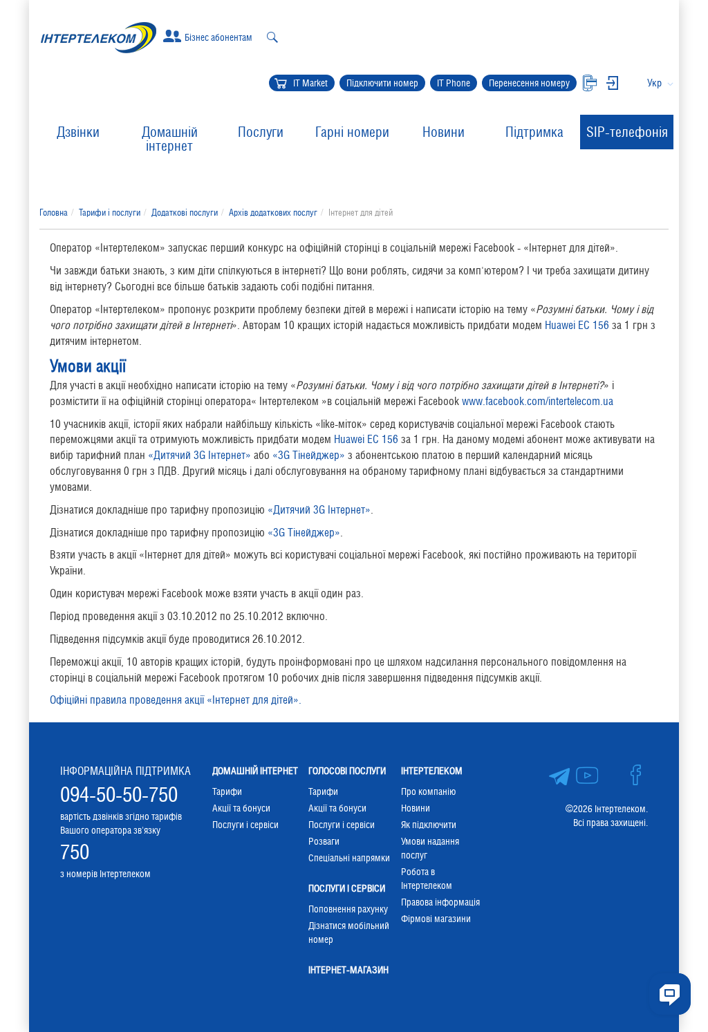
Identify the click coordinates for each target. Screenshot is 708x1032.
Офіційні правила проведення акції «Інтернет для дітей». (175, 699)
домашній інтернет (255, 770)
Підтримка (534, 132)
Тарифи (227, 791)
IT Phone (453, 82)
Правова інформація (440, 902)
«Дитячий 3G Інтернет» (199, 455)
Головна (53, 212)
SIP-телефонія (627, 132)
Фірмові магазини (436, 918)
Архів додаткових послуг (273, 212)
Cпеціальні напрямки (349, 857)
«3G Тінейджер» (308, 455)
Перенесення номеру (529, 82)
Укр (654, 82)
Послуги (260, 132)
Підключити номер (382, 82)
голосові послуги (347, 770)
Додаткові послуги (184, 212)
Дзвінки (78, 132)
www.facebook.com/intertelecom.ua (537, 401)
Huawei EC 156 (577, 325)
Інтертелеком (432, 770)
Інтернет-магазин (348, 969)
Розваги (323, 841)
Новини (443, 132)
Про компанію (428, 791)
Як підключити (428, 824)
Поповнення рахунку (348, 908)
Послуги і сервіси (245, 824)
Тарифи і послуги (109, 212)
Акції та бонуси (241, 808)
